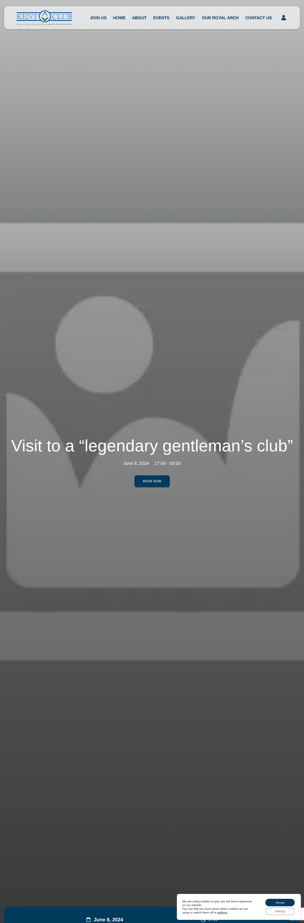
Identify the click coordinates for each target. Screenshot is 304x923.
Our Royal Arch (220, 18)
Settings (280, 911)
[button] (284, 18)
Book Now (152, 481)
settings (222, 912)
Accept (280, 902)
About (139, 18)
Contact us (258, 18)
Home (119, 18)
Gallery (185, 18)
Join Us (98, 18)
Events (161, 18)
